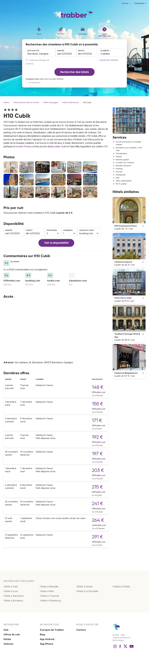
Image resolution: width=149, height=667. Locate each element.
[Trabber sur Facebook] (120, 647)
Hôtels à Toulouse (49, 595)
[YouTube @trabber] (131, 647)
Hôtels (7, 639)
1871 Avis (29, 284)
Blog (42, 634)
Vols (5, 629)
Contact (81, 629)
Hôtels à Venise (84, 586)
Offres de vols (11, 634)
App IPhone (46, 643)
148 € (97, 387)
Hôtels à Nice (47, 591)
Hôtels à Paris (10, 586)
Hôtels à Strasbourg (50, 600)
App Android (47, 639)
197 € (97, 453)
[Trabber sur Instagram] (115, 647)
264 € (98, 520)
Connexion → (140, 3)
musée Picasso (24, 146)
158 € (97, 404)
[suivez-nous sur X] (125, 647)
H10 (105, 146)
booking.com (34, 82)
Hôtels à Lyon (10, 591)
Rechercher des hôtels (74, 71)
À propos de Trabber (52, 629)
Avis (70, 284)
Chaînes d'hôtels (121, 586)
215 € (97, 487)
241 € (97, 503)
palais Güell (60, 146)
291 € (97, 537)
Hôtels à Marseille (49, 586)
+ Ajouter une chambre (108, 60)
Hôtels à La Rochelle (87, 591)
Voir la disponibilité (56, 242)
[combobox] (40, 52)
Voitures (8, 643)
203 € (98, 470)
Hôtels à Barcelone (13, 595)
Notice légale (118, 640)
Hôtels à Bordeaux (13, 600)
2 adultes (105, 53)
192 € (97, 437)
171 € (97, 420)
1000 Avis (51, 284)
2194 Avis (7, 284)
